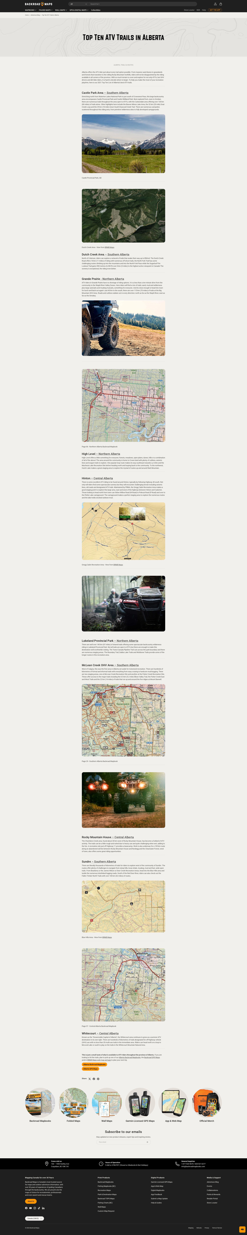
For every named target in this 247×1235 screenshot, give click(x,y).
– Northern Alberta (107, 454)
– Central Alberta (101, 478)
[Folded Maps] (73, 1103)
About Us (31, 1201)
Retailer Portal (212, 1199)
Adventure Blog (35, 15)
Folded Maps (73, 1121)
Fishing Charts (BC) (105, 1203)
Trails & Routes (127, 65)
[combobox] (132, 4)
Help (204, 10)
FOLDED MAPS (45, 10)
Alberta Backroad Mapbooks (130, 1057)
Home (27, 15)
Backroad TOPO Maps (106, 1199)
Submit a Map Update (159, 1199)
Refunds (199, 1228)
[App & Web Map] (173, 1103)
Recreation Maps (104, 1190)
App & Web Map (173, 1121)
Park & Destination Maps (107, 1194)
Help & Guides (156, 1203)
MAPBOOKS (29, 10)
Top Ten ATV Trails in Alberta (50, 15)
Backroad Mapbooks (40, 1121)
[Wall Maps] (107, 1103)
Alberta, (117, 65)
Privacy (207, 1228)
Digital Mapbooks (157, 1190)
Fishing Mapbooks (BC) (106, 1186)
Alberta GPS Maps (90, 1069)
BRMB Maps (109, 247)
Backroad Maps (34, 1228)
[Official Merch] (207, 1103)
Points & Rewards (213, 1194)
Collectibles (95, 10)
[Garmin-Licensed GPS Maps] (140, 1103)
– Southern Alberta (116, 92)
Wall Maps (107, 1121)
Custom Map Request (106, 1211)
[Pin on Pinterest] (98, 1079)
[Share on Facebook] (94, 1079)
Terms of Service (217, 1228)
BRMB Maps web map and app (99, 1060)
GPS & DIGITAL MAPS (78, 10)
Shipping (190, 1228)
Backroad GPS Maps (152, 1057)
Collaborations (212, 1190)
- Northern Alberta (112, 279)
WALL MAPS (60, 10)
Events (209, 1186)
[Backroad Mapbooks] (40, 1103)
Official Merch (207, 1121)
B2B (198, 10)
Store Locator (189, 10)
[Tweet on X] (90, 1079)
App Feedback (156, 1194)
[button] (221, 4)
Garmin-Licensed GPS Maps (140, 1121)
